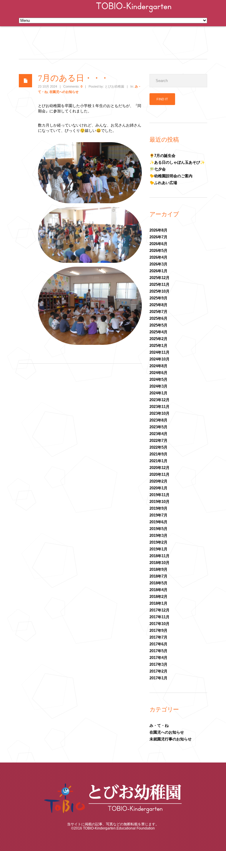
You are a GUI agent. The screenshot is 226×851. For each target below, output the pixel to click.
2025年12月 (159, 278)
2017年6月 (158, 644)
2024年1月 (158, 393)
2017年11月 (159, 617)
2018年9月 (158, 569)
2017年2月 (158, 671)
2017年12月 (159, 610)
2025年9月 (158, 298)
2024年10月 (159, 359)
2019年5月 (158, 529)
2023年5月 (158, 427)
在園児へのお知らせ (64, 92)
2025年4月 (158, 332)
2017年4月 (158, 657)
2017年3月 (158, 664)
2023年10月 (159, 413)
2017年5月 (158, 651)
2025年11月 (159, 284)
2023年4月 (158, 434)
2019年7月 (158, 515)
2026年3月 (158, 264)
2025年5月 (158, 325)
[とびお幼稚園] (133, 13)
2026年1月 (158, 271)
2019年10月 (159, 501)
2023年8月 (158, 420)
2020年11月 (159, 474)
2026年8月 (158, 230)
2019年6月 (158, 522)
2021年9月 (158, 454)
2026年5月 (158, 250)
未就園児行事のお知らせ (170, 739)
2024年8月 (158, 366)
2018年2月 (158, 596)
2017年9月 (158, 630)
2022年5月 (158, 447)
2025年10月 (159, 291)
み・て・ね (159, 725)
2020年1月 (158, 488)
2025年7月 (158, 311)
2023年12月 (159, 400)
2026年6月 (158, 244)
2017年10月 (159, 624)
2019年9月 (158, 508)
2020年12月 (159, 467)
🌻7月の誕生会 (162, 155)
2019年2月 (158, 542)
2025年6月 (158, 318)
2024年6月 (158, 372)
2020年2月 (158, 481)
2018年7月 (158, 576)
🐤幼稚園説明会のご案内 (170, 176)
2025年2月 (158, 339)
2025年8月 (158, 305)
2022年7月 (158, 440)
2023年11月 (159, 406)
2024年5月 (158, 379)
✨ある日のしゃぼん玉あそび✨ (177, 162)
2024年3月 (158, 386)
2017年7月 (158, 637)
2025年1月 (158, 345)
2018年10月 (159, 562)
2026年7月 (158, 237)
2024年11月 (159, 352)
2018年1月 (158, 603)
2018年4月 (158, 590)
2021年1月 (158, 461)
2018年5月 (158, 583)
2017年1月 (158, 678)
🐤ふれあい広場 (163, 183)
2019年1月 (158, 549)
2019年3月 (158, 535)
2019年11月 (159, 495)
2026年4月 (158, 257)
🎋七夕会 (157, 169)
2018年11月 (159, 556)
